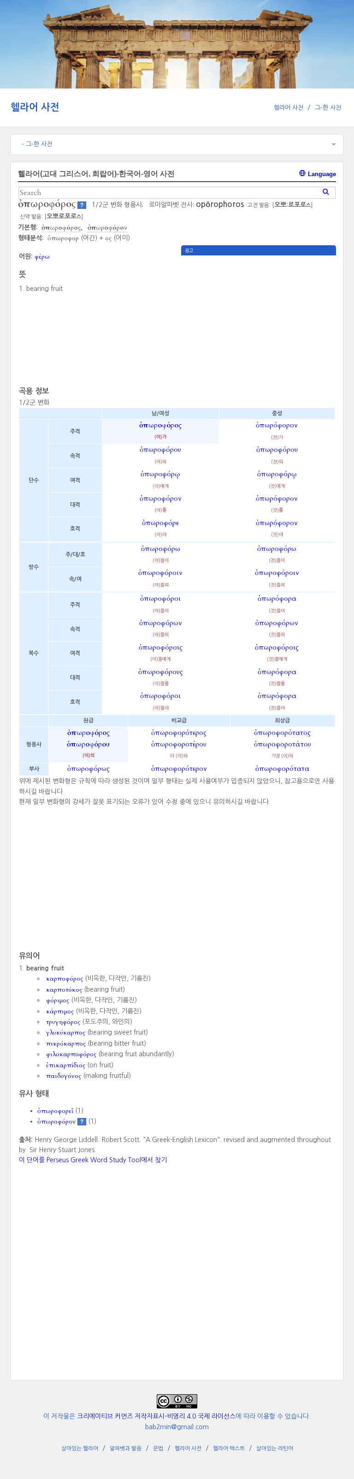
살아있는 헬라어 (79, 1448)
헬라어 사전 (35, 107)
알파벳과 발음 (126, 1448)
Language (321, 174)
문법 (158, 1448)
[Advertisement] (258, 320)
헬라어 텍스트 (229, 1448)
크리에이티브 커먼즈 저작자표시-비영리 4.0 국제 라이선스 (156, 1416)
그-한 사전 (328, 108)
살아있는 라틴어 (274, 1448)
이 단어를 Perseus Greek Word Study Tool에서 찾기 (93, 1160)
